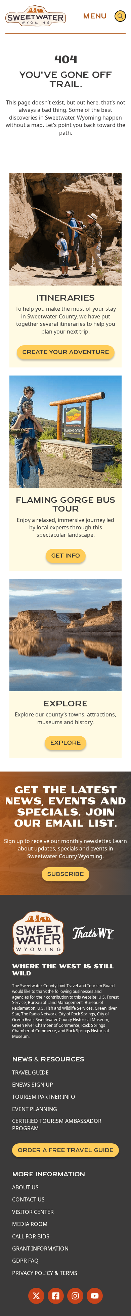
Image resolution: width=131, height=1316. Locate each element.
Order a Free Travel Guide (65, 1150)
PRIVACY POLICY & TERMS (44, 1273)
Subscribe (65, 874)
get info (65, 556)
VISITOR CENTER (33, 1212)
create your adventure (65, 352)
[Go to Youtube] (95, 1296)
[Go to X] (36, 1296)
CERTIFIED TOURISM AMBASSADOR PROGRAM (56, 1124)
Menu (95, 16)
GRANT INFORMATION (40, 1248)
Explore (65, 743)
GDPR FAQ (25, 1260)
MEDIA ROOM (30, 1224)
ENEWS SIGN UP (32, 1084)
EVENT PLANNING (34, 1109)
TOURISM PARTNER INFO (43, 1096)
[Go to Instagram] (75, 1296)
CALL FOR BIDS (30, 1236)
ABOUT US (25, 1187)
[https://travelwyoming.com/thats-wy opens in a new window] (93, 932)
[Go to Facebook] (56, 1296)
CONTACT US (28, 1199)
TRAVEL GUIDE (30, 1072)
